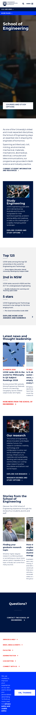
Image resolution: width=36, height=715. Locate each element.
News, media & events (11, 645)
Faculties (7, 650)
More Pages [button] (6, 13)
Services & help (9, 639)
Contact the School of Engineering (18, 619)
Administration (9, 656)
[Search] (23, 3)
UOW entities (8, 661)
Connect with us (10, 666)
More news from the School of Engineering (17, 403)
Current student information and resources (17, 169)
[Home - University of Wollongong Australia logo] (10, 3)
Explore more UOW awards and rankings (14, 317)
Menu (28, 4)
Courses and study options (16, 106)
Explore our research (17, 474)
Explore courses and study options (16, 231)
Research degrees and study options (17, 479)
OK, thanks (24, 693)
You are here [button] (6, 9)
